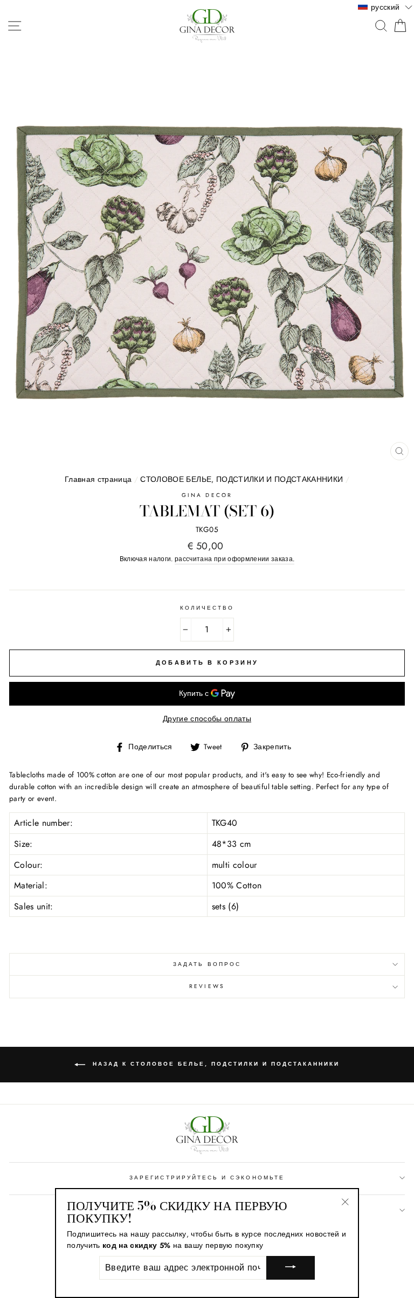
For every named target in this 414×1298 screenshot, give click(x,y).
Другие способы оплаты (207, 718)
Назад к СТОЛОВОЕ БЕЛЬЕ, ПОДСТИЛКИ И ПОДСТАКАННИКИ (214, 1064)
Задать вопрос (207, 964)
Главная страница (98, 479)
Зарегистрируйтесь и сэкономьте (207, 1177)
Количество (207, 608)
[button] (385, 6)
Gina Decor (207, 495)
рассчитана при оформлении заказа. (234, 559)
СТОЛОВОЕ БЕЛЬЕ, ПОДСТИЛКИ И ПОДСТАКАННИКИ (241, 479)
